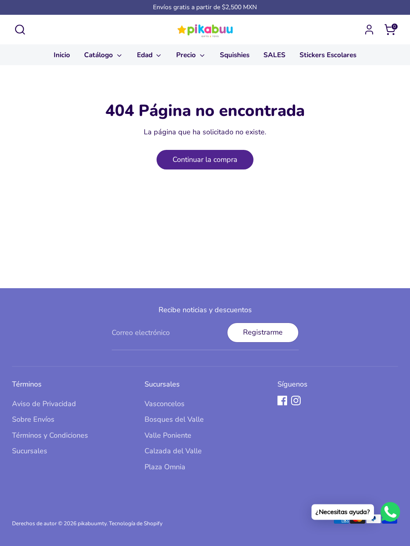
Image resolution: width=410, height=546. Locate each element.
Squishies (234, 55)
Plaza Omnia (165, 467)
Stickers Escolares (327, 55)
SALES (274, 55)
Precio (187, 55)
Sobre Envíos (33, 419)
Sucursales (29, 451)
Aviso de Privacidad (44, 404)
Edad (146, 55)
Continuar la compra (205, 159)
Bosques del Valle (174, 419)
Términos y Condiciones (50, 435)
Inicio (62, 55)
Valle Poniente (168, 435)
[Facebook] (282, 400)
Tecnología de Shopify (136, 523)
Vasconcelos (165, 404)
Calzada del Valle (173, 451)
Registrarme (263, 332)
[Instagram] (296, 400)
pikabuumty (92, 523)
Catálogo (99, 55)
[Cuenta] (369, 30)
